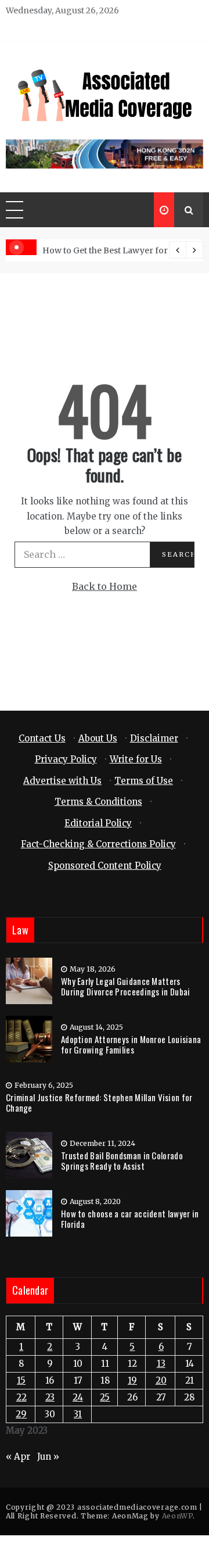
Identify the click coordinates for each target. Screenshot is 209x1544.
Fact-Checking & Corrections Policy (98, 844)
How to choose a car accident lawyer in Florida (130, 1218)
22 (21, 1397)
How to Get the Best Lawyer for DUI (113, 250)
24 (78, 1397)
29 (21, 1414)
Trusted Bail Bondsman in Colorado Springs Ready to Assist (122, 1160)
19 (132, 1380)
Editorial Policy (98, 823)
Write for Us (136, 759)
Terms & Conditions (98, 801)
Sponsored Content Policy (104, 865)
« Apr (18, 1456)
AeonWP (177, 1515)
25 (105, 1397)
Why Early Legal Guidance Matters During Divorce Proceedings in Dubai (125, 986)
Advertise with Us (62, 780)
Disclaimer (154, 738)
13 (161, 1363)
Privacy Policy (66, 759)
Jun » (48, 1456)
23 (50, 1397)
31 (78, 1414)
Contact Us (42, 738)
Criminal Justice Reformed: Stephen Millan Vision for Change (99, 1102)
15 (21, 1380)
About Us (97, 738)
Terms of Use (143, 780)
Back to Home (104, 586)
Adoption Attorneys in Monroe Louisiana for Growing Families (131, 1044)
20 (161, 1380)
